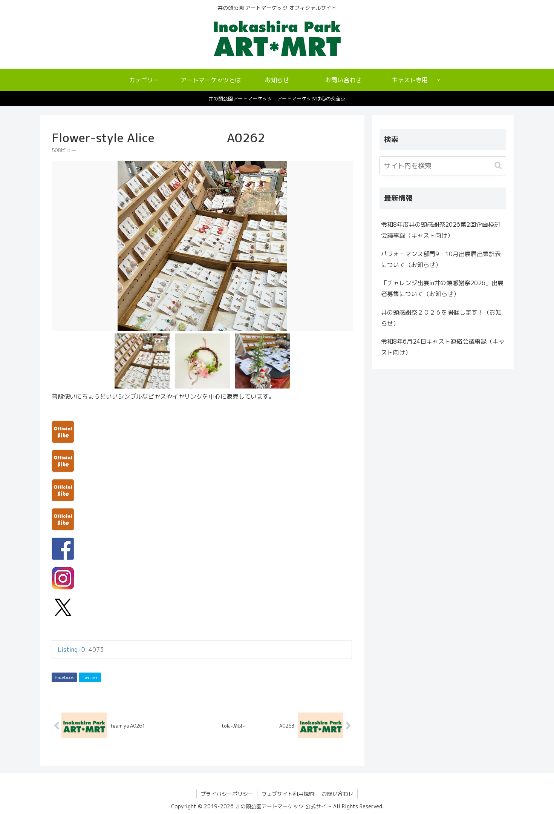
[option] (202, 246)
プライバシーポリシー (226, 793)
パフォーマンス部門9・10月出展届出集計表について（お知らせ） (441, 259)
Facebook (64, 677)
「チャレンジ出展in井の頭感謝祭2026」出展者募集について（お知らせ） (442, 288)
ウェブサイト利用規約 (287, 793)
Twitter (90, 677)
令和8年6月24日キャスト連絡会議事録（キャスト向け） (443, 346)
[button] (498, 165)
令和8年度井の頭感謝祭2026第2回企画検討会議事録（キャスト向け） (440, 230)
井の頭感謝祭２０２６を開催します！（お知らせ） (441, 317)
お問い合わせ (338, 793)
